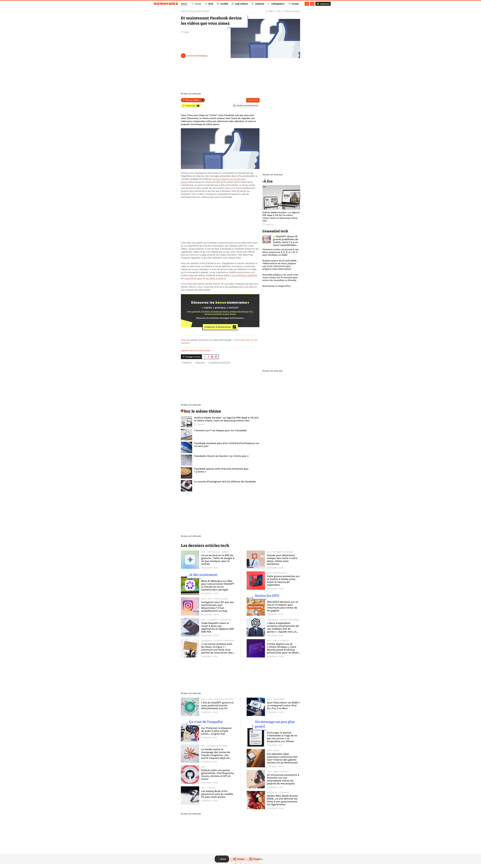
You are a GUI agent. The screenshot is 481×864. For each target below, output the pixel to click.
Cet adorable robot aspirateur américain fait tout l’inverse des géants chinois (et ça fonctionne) (282, 758)
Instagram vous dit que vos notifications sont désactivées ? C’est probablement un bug (217, 606)
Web (279, 11)
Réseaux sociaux (292, 11)
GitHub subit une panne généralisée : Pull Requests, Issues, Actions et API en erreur (217, 774)
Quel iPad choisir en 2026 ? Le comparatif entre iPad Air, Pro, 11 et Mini (283, 705)
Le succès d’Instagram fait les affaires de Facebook (225, 481)
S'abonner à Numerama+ (218, 327)
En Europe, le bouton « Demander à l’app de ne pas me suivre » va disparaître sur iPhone (282, 737)
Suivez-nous (253, 100)
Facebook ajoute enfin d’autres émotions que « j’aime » (221, 470)
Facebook (187, 362)
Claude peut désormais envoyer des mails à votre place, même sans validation (282, 559)
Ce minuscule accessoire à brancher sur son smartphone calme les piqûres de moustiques (283, 779)
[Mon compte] (307, 4)
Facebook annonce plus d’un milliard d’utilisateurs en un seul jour (226, 445)
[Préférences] (312, 4)
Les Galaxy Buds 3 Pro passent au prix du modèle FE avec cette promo (217, 794)
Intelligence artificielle (219, 362)
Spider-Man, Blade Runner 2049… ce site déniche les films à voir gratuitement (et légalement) (282, 800)
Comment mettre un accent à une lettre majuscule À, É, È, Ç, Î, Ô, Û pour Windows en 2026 (280, 252)
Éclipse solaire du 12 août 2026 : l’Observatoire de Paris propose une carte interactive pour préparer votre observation (279, 264)
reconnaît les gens (193, 278)
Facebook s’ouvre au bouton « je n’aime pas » (221, 456)
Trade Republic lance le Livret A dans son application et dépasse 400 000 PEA (217, 627)
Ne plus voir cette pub (191, 93)
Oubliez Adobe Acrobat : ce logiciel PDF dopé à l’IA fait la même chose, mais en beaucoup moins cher (226, 419)
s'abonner (324, 4)
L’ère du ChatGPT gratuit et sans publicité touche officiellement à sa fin (217, 705)
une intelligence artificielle (244, 275)
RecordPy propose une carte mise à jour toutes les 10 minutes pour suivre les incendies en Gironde (280, 277)
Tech (271, 11)
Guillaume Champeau (197, 55)
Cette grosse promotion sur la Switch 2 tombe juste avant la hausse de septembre (283, 580)
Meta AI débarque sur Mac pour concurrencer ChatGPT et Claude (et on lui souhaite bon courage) (217, 585)
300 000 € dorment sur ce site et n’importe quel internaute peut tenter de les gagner (282, 606)
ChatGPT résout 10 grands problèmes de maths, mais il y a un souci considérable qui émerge (285, 240)
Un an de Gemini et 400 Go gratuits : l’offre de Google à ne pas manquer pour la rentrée (217, 559)
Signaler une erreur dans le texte (196, 350)
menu (184, 3)
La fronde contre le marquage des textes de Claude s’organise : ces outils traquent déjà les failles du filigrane (215, 753)
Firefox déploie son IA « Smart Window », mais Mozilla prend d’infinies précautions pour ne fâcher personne (283, 648)
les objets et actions (215, 278)
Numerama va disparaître (276, 286)
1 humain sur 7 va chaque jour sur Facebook (220, 430)
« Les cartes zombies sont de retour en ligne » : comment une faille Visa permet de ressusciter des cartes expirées (217, 648)
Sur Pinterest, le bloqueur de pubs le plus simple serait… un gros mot (216, 731)
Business (200, 362)
